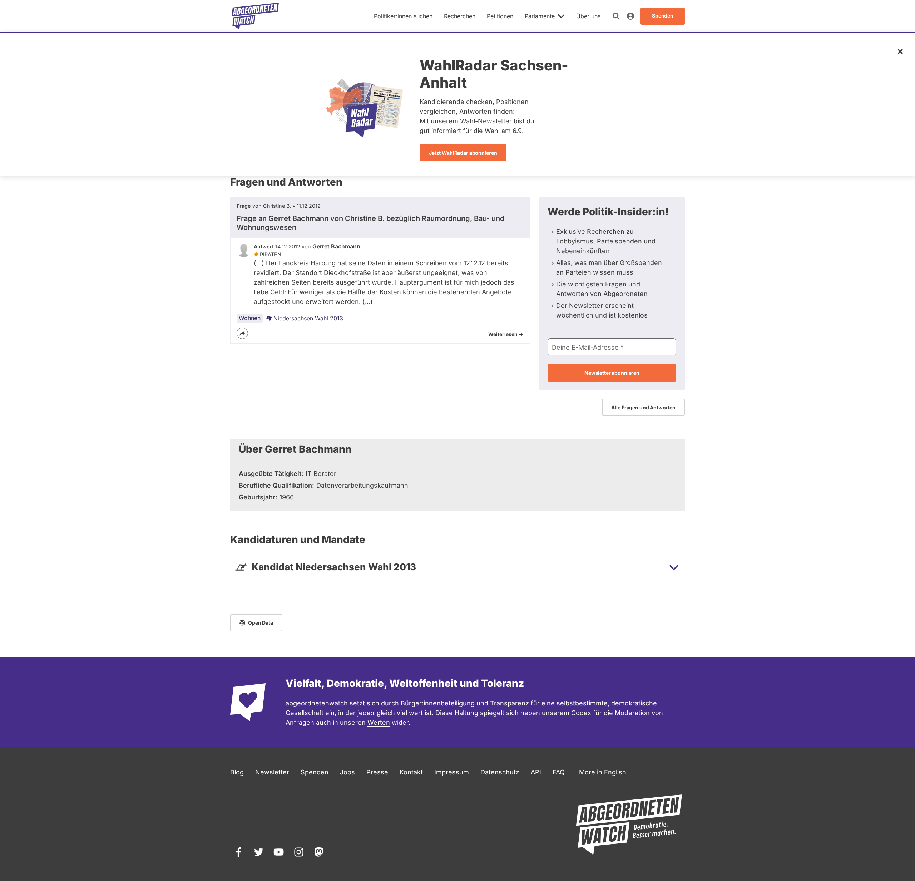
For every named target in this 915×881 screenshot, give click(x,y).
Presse (377, 772)
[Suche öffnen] (616, 16)
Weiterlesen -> (505, 334)
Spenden (314, 772)
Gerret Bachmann (336, 246)
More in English (602, 772)
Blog (237, 772)
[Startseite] (255, 16)
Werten (378, 722)
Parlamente (540, 16)
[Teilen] (242, 333)
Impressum (451, 772)
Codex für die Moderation (610, 713)
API (536, 772)
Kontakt (411, 772)
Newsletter (272, 772)
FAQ (559, 772)
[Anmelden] (630, 16)
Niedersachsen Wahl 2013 (308, 318)
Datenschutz (499, 772)
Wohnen (250, 317)
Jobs (347, 772)
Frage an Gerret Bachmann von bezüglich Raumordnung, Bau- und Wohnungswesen (370, 223)
